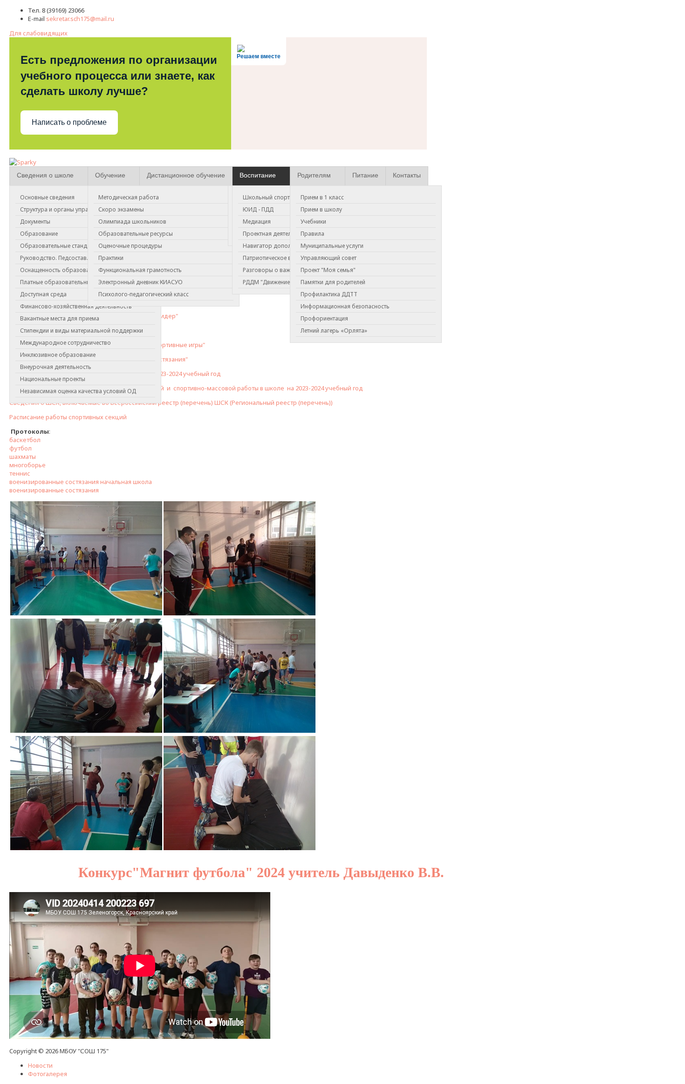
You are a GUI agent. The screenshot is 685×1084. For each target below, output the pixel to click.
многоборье (27, 465)
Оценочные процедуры (130, 246)
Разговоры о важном (272, 270)
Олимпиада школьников (132, 221)
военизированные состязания (54, 490)
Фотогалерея (47, 1074)
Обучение (110, 175)
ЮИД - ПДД (258, 209)
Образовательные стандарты (60, 246)
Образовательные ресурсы (135, 234)
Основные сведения (47, 197)
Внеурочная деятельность (55, 367)
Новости (40, 1065)
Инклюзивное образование (58, 355)
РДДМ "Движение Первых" (278, 282)
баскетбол (25, 440)
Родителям (314, 175)
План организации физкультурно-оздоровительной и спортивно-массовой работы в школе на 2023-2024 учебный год (186, 388)
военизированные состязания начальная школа (80, 481)
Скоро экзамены (121, 209)
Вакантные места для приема (59, 318)
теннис (19, 473)
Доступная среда (43, 294)
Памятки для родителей (333, 282)
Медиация (257, 221)
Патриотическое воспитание (281, 258)
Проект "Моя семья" (328, 270)
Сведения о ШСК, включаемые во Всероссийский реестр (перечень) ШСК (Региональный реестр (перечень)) (171, 402)
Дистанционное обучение (186, 175)
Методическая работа (128, 197)
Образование (39, 234)
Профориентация (324, 318)
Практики (110, 258)
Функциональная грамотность (140, 270)
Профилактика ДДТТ (329, 294)
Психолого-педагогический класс (143, 294)
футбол (20, 448)
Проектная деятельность (276, 234)
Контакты (407, 175)
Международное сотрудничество (65, 343)
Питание (365, 175)
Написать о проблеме (69, 122)
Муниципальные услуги (332, 246)
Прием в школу (321, 209)
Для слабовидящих (38, 33)
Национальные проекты (52, 379)
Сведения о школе (45, 175)
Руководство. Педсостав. (54, 258)
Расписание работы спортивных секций (68, 417)
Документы (35, 221)
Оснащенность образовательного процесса (80, 270)
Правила (312, 234)
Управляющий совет (328, 258)
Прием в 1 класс (322, 197)
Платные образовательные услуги (66, 282)
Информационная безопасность (345, 306)
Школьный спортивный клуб (282, 197)
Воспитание (258, 175)
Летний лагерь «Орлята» (334, 330)
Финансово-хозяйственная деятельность (76, 306)
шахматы (22, 456)
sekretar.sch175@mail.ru (80, 18)
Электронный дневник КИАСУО (140, 282)
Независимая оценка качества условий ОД (78, 391)
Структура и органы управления (64, 209)
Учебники (313, 221)
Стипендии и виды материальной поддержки (81, 330)
